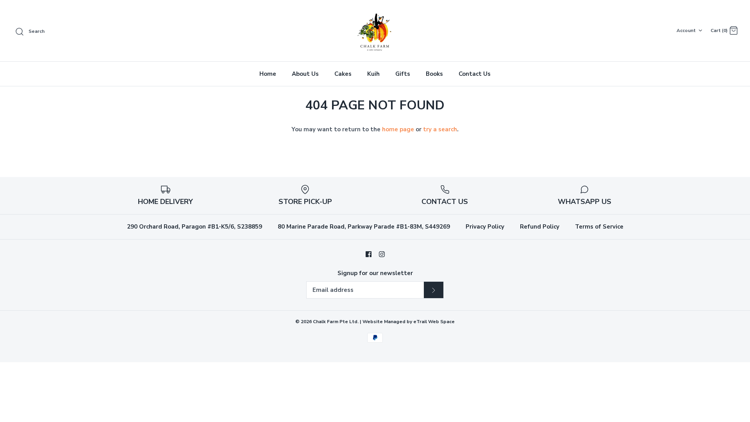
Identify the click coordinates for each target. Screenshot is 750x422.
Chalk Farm (325, 321)
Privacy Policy (485, 227)
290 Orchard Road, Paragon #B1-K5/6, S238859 (194, 227)
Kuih (373, 74)
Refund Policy (539, 227)
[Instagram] (382, 254)
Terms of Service (599, 227)
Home (267, 74)
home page (398, 129)
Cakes (343, 74)
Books (434, 74)
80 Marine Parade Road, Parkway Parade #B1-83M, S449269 (364, 227)
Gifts (402, 74)
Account (686, 30)
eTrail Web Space (434, 321)
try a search (440, 129)
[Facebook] (368, 254)
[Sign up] (433, 290)
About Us (305, 74)
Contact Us (475, 74)
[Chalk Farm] (375, 31)
